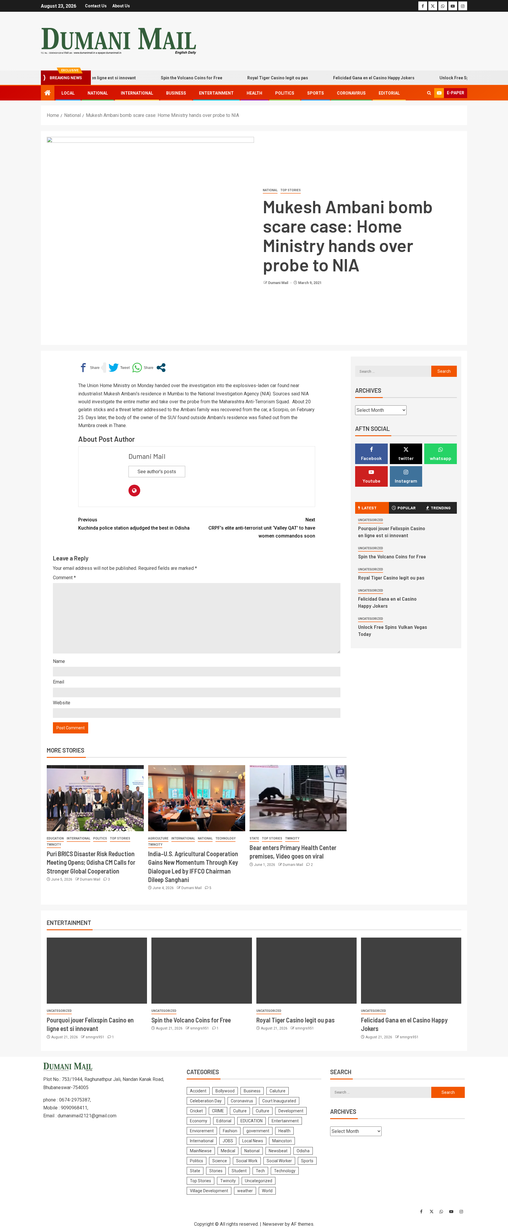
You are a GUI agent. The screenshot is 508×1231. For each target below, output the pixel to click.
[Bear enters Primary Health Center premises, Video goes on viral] (298, 798)
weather (245, 1190)
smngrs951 (95, 1037)
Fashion (230, 1130)
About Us (121, 6)
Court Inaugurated (279, 1101)
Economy (198, 1121)
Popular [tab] (406, 507)
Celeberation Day (206, 1101)
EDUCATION (55, 838)
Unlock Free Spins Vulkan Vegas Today (455, 77)
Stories (216, 1170)
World (267, 1190)
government (257, 1130)
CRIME (218, 1111)
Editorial (389, 93)
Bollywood (225, 1091)
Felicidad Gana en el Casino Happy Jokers (351, 77)
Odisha (303, 1150)
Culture (240, 1111)
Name (59, 661)
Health (254, 93)
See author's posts (157, 471)
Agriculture (158, 838)
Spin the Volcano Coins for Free (169, 77)
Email (58, 682)
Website (61, 703)
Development (290, 1111)
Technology (225, 838)
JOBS (228, 1140)
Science (219, 1160)
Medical (228, 1150)
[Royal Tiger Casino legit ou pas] (306, 971)
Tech (260, 1170)
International (137, 93)
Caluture (277, 1091)
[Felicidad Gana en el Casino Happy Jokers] (411, 971)
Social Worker (279, 1160)
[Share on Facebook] (89, 367)
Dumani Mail (278, 283)
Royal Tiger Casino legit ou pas (255, 77)
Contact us (96, 6)
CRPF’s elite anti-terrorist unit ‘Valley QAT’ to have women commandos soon (261, 527)
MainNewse (201, 1150)
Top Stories (290, 190)
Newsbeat (278, 1150)
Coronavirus (351, 93)
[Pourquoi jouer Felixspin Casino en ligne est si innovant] (97, 971)
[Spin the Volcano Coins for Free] (201, 971)
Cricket (196, 1111)
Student (239, 1170)
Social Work (247, 1160)
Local (68, 93)
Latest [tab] (369, 507)
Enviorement (202, 1130)
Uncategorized (370, 520)
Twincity (54, 844)
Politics (284, 93)
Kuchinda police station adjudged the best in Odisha (134, 523)
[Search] (429, 93)
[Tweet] (119, 367)
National (98, 93)
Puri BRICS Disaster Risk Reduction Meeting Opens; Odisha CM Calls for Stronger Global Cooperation (91, 862)
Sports (315, 93)
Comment (64, 577)
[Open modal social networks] (161, 367)
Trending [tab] (441, 507)
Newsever (273, 1224)
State (254, 838)
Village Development (209, 1190)
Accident (198, 1091)
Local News (252, 1140)
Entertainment (216, 93)
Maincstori (282, 1140)
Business (176, 93)
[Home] (47, 93)
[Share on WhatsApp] (142, 367)
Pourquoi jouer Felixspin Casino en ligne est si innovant (391, 531)
